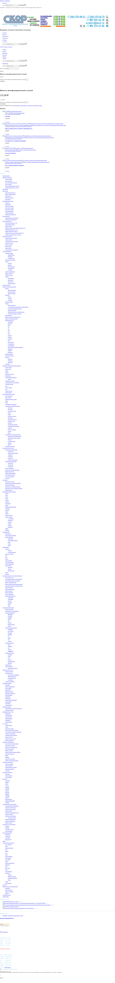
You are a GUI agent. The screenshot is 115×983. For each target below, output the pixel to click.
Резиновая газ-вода (12, 678)
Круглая (9, 569)
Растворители (8, 375)
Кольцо (6, 851)
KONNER (10, 617)
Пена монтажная (8, 871)
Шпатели (30, 126)
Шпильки (7, 530)
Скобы (6, 511)
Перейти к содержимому (5, 0)
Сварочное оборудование (8, 762)
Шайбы (6, 528)
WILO (9, 604)
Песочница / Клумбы (9, 728)
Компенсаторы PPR (9, 691)
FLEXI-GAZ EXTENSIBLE (13, 674)
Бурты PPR (7, 685)
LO (8, 328)
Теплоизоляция (8, 883)
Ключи (6, 401)
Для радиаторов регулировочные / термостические (18, 307)
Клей (6, 849)
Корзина (4, 56)
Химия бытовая (8, 392)
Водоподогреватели (9, 609)
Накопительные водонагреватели (12, 218)
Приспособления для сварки (11, 767)
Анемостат (7, 202)
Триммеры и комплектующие (11, 735)
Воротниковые (11, 278)
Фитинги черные (8, 822)
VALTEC (10, 337)
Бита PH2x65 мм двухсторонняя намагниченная (15, 140)
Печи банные (8, 199)
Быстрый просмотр (18, 111)
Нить (6, 866)
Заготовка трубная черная (10, 807)
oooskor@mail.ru (7, 967)
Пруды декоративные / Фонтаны (11, 730)
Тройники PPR (8, 701)
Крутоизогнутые (11, 266)
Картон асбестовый (9, 848)
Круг (6, 555)
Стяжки (9, 523)
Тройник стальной (9, 275)
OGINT (9, 656)
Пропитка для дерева (9, 374)
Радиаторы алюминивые (10, 612)
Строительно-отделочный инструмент (34, 105)
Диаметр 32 (10, 454)
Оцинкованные (11, 268)
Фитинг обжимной (9, 537)
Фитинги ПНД (8, 839)
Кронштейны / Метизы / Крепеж (9, 491)
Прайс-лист (5, 53)
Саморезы (7, 510)
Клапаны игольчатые (12, 310)
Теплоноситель (8, 664)
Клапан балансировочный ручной (15, 308)
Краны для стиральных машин (11, 318)
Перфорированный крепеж (10, 506)
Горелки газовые (8, 239)
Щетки (9, 433)
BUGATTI (10, 323)
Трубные (9, 525)
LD (8, 327)
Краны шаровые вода (9, 320)
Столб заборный (8, 560)
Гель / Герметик (8, 844)
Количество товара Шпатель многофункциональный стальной (12, 79)
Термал (9, 626)
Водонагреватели (6, 216)
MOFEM (7, 794)
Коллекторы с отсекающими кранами (12, 486)
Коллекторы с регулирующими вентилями (13, 488)
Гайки (6, 496)
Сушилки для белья (9, 384)
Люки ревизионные (9, 211)
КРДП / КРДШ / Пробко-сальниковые (15, 347)
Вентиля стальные (11, 291)
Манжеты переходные (9, 471)
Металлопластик (6, 532)
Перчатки (7, 826)
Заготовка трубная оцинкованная (12, 806)
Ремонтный (10, 520)
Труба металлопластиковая (10, 535)
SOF (9, 330)
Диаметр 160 (10, 464)
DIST (9, 325)
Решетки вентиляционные (10, 214)
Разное (9, 545)
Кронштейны (8, 503)
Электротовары (6, 896)
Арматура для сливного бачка (11, 747)
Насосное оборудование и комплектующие (13, 585)
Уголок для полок (8, 515)
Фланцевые (10, 352)
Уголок (6, 572)
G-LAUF (7, 785)
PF (8, 636)
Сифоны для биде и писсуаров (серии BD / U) (14, 233)
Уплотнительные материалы (8, 842)
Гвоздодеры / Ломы (12, 411)
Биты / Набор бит (8, 138)
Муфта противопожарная (10, 473)
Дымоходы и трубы (9, 243)
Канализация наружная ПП (10, 461)
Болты (6, 495)
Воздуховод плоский (9, 209)
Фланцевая (10, 256)
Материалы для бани (9, 197)
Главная (4, 49)
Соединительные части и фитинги (9, 804)
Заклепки (7, 501)
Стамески (10, 427)
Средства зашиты (8, 831)
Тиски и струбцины (12, 429)
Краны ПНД (7, 834)
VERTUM (10, 338)
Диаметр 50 (10, 458)
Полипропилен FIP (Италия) (11, 700)
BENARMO (10, 614)
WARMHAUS (10, 651)
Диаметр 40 (10, 456)
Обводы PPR (7, 698)
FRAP (6, 784)
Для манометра (11, 345)
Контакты (5, 54)
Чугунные (10, 300)
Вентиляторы (8, 204)
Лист (6, 557)
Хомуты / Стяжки (8, 517)
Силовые (10, 522)
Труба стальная (8, 565)
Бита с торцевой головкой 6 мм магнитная (14, 165)
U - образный (10, 518)
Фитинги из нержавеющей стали (12, 812)
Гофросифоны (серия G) (10, 224)
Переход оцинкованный (10, 271)
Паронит (9, 874)
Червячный (10, 527)
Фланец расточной (11, 283)
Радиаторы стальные (9, 643)
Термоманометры (8, 718)
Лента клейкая (8, 858)
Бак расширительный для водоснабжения (13, 579)
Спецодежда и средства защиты (9, 824)
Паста (6, 869)
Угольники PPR (8, 705)
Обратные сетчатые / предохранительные (16, 312)
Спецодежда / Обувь (9, 829)
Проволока (7, 508)
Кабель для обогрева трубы (10, 582)
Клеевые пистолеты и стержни (14, 438)
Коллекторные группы (9, 481)
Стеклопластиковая (12, 552)
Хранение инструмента (10, 446)
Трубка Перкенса (8, 722)
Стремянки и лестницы (10, 380)
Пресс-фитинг (8, 533)
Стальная (10, 550)
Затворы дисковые (9, 301)
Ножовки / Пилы (11, 421)
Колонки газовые (8, 244)
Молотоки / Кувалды (12, 416)
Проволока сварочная (9, 769)
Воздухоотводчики (12, 305)
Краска (6, 370)
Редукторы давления (9, 355)
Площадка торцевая (9, 212)
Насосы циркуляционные (10, 596)
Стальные (10, 298)
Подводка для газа (9, 673)
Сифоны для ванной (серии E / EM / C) (13, 234)
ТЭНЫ (4, 841)
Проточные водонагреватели (11, 219)
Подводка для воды (9, 671)
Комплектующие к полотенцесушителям (13, 708)
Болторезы (10, 407)
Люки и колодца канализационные (12, 470)
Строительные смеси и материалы (12, 382)
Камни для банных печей (10, 194)
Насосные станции (9, 587)
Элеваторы (7, 364)
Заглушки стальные (9, 253)
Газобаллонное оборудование (11, 238)
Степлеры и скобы (11, 441)
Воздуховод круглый (9, 207)
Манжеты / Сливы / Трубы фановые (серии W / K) (15, 228)
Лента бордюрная (8, 856)
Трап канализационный (10, 475)
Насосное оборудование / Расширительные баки (12, 575)
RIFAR (9, 619)
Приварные (10, 349)
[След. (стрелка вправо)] (1, 982)
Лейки (6, 727)
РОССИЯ (7, 802)
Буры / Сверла (7, 114)
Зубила (9, 412)
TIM (9, 333)
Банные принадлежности (10, 192)
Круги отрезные (8, 184)
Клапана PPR (8, 690)
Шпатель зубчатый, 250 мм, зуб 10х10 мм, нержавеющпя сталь (18, 128)
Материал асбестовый (9, 863)
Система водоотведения (7, 772)
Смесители (5, 779)
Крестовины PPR (8, 695)
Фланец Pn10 (10, 280)
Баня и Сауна (5, 191)
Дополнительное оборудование (11, 241)
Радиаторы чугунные (9, 653)
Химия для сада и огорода (10, 738)
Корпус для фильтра (9, 891)
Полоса (6, 559)
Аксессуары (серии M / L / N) (11, 223)
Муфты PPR (7, 696)
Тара (6, 385)
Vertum (9, 543)
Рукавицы (7, 827)
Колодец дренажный (9, 468)
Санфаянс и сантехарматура (8, 742)
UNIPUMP (7, 795)
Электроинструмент (7, 895)
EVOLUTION (10, 631)
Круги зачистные (8, 181)
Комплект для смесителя (10, 693)
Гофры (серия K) (8, 226)
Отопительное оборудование (8, 607)
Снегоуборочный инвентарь (11, 377)
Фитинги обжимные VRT (10, 819)
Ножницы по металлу (12, 419)
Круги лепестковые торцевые (11, 182)
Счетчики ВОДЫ (8, 715)
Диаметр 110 (10, 451)
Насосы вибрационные (9, 589)
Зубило (9, 414)
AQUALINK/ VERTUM (12, 540)
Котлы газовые (8, 246)
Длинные (10, 263)
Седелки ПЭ (7, 836)
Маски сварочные (8, 765)
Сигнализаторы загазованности (11, 249)
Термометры (7, 720)
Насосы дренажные (9, 592)
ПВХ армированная (12, 676)
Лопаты (6, 372)
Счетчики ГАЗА (8, 716)
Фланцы (7, 276)
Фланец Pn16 (10, 281)
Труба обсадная (8, 777)
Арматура (7, 548)
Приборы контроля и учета (8, 711)
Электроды (7, 770)
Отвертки (10, 422)
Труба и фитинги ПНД (7, 832)
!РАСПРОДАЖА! (6, 175)
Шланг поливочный (9, 740)
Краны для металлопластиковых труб (12, 317)
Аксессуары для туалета (10, 745)
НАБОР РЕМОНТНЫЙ (10, 801)
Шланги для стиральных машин (11, 760)
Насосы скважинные (9, 594)
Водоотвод (7, 774)
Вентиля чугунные (11, 293)
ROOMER (10, 646)
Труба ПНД (7, 837)
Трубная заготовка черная (10, 809)
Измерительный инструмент (11, 399)
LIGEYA (7, 790)
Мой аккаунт (5, 3)
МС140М (10, 663)
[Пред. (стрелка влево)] (0, 982)
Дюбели (7, 500)
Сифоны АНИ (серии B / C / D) (11, 229)
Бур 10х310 (7, 116)
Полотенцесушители (7, 706)
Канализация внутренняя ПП (11, 449)
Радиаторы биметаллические (11, 627)
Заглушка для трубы (9, 554)
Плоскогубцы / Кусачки (12, 424)
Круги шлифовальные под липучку (12, 186)
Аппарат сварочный (9, 764)
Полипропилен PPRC (7, 683)
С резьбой (10, 270)
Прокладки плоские (12, 876)
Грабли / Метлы (8, 367)
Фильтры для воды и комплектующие (10, 886)
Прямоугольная (11, 570)
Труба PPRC (7, 703)
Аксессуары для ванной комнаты (11, 743)
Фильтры (7, 357)
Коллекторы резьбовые (9, 485)
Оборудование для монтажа (10, 404)
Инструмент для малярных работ (14, 436)
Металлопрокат (6, 547)
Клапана (7, 303)
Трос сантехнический (9, 476)
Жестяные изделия (6, 285)
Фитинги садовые (8, 737)
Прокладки (7, 873)
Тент (6, 389)
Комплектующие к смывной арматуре (12, 752)
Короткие (10, 265)
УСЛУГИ (4, 884)
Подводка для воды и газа (8, 669)
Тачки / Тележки (8, 387)
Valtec (9, 542)
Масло (6, 861)
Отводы (6, 261)
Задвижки (7, 295)
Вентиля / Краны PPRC (10, 686)
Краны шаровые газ (9, 354)
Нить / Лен (7, 868)
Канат (6, 846)
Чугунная (7, 478)
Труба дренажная (8, 775)
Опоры (6, 505)
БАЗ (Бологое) (11, 342)
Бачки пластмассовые (9, 748)
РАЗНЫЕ (10, 350)
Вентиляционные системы (8, 201)
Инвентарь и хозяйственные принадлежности (12, 365)
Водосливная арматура (7, 221)
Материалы (7, 864)
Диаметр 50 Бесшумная (12, 459)
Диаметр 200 (10, 466)
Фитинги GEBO (8, 811)
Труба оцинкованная (9, 564)
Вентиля (7, 288)
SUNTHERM (10, 599)
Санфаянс (7, 757)
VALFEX (10, 335)
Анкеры (6, 493)
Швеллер (7, 574)
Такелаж (7, 513)
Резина (9, 879)
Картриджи (7, 888)
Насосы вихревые (8, 590)
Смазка (6, 881)
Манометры (7, 713)
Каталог (4, 51)
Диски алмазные (8, 179)
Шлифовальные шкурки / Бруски (12, 187)
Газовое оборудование (7, 236)
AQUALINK (10, 322)
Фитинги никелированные (10, 816)
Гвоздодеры (10, 409)
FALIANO (10, 616)
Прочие (9, 296)
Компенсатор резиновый (10, 259)
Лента (6, 402)
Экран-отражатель (9, 666)
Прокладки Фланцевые (12, 878)
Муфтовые (10, 359)
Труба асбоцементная (9, 562)
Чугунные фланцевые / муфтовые (14, 313)
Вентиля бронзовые (12, 290)
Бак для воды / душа (9, 577)
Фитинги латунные (9, 814)
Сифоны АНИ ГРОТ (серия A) (11, 231)
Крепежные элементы (9, 753)
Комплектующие (8, 490)
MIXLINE (7, 792)
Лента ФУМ (7, 859)
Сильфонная (10, 680)
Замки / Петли (8, 369)
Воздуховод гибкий (9, 206)
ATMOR (7, 782)
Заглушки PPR (8, 688)
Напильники (10, 417)
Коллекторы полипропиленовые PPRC (13, 483)
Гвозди (6, 498)
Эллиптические (11, 258)
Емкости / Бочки (8, 725)
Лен (6, 853)
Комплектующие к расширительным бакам (13, 584)
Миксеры (10, 439)
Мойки (6, 755)
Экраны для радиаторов (12, 668)
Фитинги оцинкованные (10, 821)
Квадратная (10, 567)
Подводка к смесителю (9, 681)
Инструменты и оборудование (20, 105)
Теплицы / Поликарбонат (10, 733)
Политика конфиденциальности (7, 918)
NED (9, 644)
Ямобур (9, 444)
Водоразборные (11, 344)
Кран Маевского (8, 315)
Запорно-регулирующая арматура (9, 286)
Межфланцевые (11, 254)
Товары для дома (8, 391)
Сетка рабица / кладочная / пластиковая (13, 732)
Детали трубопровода (7, 251)
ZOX (9, 340)
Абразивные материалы (7, 177)
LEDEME (7, 789)
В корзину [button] (7, 122)
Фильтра (7, 893)
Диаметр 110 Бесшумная (13, 453)
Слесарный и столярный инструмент (12, 406)
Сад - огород (5, 723)
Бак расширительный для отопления (12, 580)
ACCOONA (7, 780)
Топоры (9, 431)
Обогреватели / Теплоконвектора (12, 611)
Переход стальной (8, 273)
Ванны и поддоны (9, 750)
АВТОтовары (5, 189)
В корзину (2, 81)
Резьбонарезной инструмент (13, 426)
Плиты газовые (8, 248)
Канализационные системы (8, 448)
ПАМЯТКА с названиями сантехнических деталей (13, 915)
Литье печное (8, 196)
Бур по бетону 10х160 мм (10, 153)
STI (8, 332)
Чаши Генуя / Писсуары (10, 758)
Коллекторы (5, 480)
